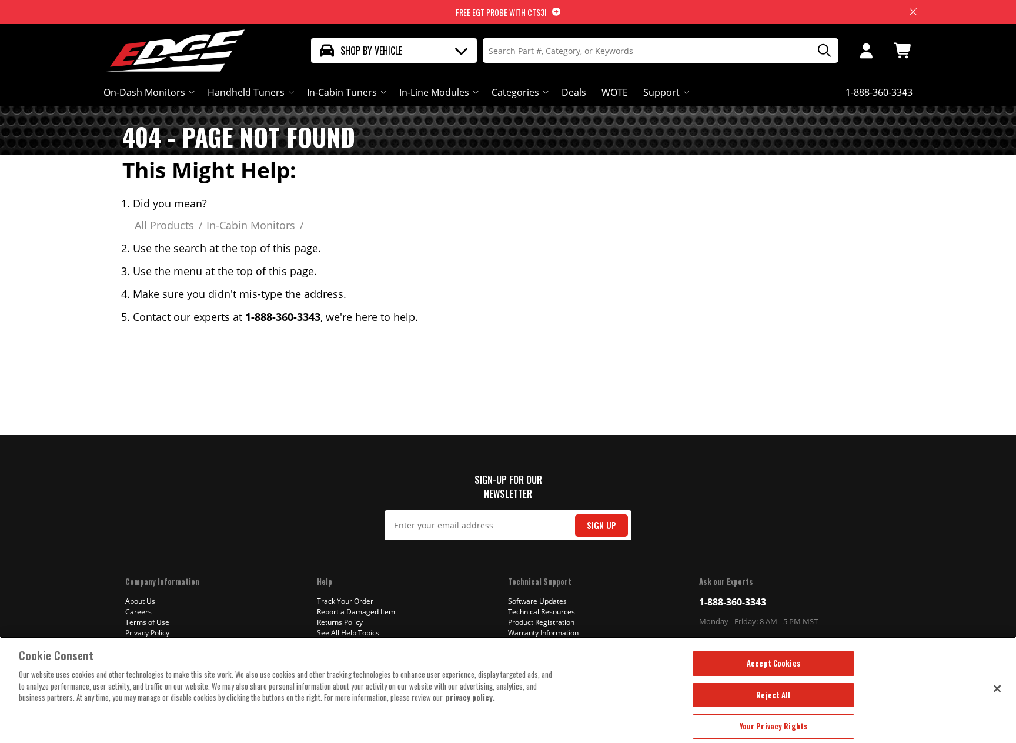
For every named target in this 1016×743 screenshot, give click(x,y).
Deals (574, 92)
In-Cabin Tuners (342, 92)
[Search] (820, 50)
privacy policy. (470, 697)
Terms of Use (147, 622)
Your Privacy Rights (773, 726)
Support (661, 92)
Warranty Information (543, 633)
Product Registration (541, 622)
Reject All (773, 695)
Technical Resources (541, 612)
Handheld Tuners (246, 92)
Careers (138, 612)
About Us (140, 601)
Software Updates (537, 601)
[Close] (997, 688)
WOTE (614, 92)
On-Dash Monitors (144, 92)
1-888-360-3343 (732, 601)
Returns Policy (340, 622)
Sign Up (601, 525)
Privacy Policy (147, 633)
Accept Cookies (773, 663)
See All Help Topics (348, 633)
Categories (515, 92)
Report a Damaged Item (356, 612)
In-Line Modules (434, 92)
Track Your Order (345, 601)
